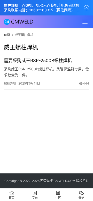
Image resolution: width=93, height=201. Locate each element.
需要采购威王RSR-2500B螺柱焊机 (38, 60)
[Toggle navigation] (85, 22)
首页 (7, 35)
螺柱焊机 (10, 83)
